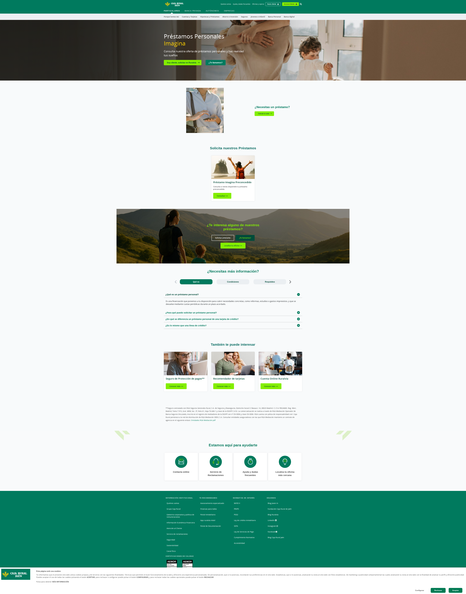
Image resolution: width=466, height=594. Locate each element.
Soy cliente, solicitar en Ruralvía (182, 62)
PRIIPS (236, 509)
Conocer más (174, 386)
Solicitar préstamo (222, 238)
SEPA (236, 526)
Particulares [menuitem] (172, 11)
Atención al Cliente (174, 528)
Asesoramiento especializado (212, 503)
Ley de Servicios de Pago (244, 532)
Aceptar (455, 590)
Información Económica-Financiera (181, 522)
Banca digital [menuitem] (289, 17)
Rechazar (438, 590)
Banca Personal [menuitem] (274, 17)
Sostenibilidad (172, 545)
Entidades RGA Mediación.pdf (203, 420)
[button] (176, 282)
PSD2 (236, 514)
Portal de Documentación (210, 526)
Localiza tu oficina (231, 245)
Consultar (221, 196)
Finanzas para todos (208, 509)
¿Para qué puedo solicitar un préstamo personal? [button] (191, 312)
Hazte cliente (271, 4)
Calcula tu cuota (263, 114)
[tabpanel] (233, 310)
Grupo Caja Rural (174, 509)
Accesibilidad (239, 543)
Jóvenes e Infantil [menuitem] (258, 17)
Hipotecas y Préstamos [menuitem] (209, 17)
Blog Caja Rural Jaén (276, 537)
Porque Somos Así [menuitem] (171, 17)
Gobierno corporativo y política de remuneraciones (180, 515)
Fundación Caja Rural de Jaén (280, 509)
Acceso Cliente (289, 4)
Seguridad (171, 540)
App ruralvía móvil (207, 520)
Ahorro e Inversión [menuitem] (230, 17)
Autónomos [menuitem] (212, 11)
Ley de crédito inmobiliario (245, 520)
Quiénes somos (226, 4)
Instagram (272, 526)
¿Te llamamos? (216, 62)
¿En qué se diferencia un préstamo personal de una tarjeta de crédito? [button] (202, 319)
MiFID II (237, 503)
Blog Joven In (273, 503)
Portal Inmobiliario (207, 514)
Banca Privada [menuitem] (193, 11)
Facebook (272, 532)
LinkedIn (271, 520)
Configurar (419, 590)
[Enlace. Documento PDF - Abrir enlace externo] (172, 564)
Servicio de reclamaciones (177, 534)
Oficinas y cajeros (258, 4)
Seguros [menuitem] (244, 17)
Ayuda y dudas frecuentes (241, 4)
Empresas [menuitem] (229, 11)
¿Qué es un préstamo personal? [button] (182, 294)
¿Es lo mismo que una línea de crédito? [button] (186, 325)
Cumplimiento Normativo (244, 537)
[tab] (196, 281)
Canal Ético (171, 551)
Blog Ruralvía (273, 514)
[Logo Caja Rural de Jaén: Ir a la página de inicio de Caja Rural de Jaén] (174, 4)
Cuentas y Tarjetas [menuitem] (189, 17)
